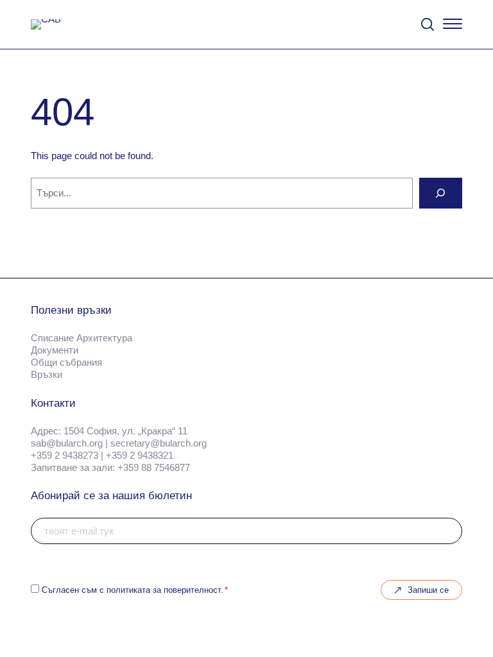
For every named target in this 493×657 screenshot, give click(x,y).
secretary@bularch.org (158, 443)
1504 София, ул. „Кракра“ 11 (125, 431)
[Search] (440, 193)
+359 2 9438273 (64, 455)
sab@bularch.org (67, 443)
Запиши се (428, 590)
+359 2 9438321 (139, 455)
